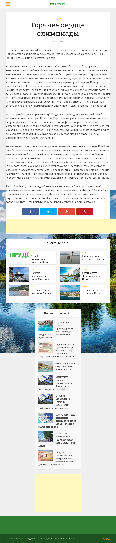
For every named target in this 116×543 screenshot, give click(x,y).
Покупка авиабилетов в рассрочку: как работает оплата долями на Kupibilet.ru (56, 458)
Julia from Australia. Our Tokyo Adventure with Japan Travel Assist (56, 439)
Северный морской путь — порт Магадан (41, 276)
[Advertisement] (61, 226)
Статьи (106, 538)
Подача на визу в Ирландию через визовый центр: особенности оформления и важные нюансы (56, 350)
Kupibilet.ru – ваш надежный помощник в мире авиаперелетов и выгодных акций (57, 420)
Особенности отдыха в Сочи (91, 291)
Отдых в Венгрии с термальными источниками (65, 366)
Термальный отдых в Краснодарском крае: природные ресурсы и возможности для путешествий (56, 330)
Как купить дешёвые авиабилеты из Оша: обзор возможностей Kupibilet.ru (55, 382)
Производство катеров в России (93, 257)
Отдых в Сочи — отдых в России (41, 291)
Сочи (58, 18)
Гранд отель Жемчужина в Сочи (91, 276)
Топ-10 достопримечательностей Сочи (42, 259)
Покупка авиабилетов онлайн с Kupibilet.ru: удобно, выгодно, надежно (54, 401)
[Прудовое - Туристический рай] (58, 3)
